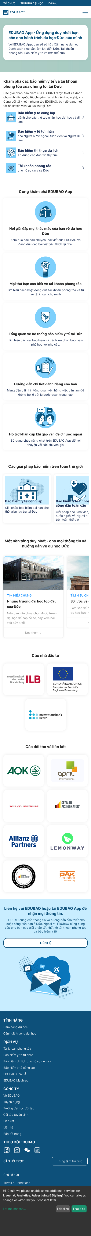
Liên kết (8, 1121)
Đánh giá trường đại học (19, 1033)
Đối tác (52, 3)
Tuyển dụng (11, 1102)
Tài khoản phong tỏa (17, 1048)
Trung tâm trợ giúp (69, 1161)
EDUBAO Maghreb (16, 1080)
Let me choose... (14, 1208)
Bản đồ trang (12, 1133)
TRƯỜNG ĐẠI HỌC (32, 3)
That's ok (79, 1208)
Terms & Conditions (16, 1183)
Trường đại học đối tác (18, 1108)
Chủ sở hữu (11, 1174)
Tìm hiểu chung (19, 595)
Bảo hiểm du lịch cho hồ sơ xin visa (27, 1061)
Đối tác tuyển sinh (15, 1114)
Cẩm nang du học (15, 1027)
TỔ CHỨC (9, 3)
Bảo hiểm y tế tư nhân (18, 1055)
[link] (33, 597)
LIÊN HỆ (45, 943)
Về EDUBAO (11, 1095)
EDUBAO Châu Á (14, 1074)
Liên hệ (8, 1127)
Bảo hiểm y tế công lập (19, 1067)
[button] (85, 12)
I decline (63, 1208)
